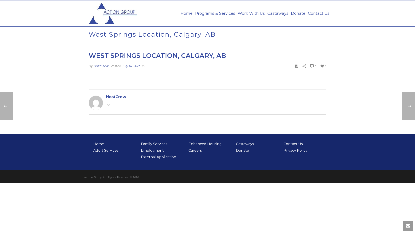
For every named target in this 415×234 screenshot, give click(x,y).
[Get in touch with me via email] (108, 105)
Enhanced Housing (205, 144)
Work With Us (251, 13)
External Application (158, 157)
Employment (152, 150)
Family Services (154, 144)
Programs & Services (215, 13)
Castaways (277, 13)
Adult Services (105, 150)
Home (187, 13)
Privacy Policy (295, 150)
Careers (195, 150)
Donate (298, 13)
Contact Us (318, 13)
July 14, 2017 (131, 66)
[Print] (296, 66)
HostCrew (101, 66)
